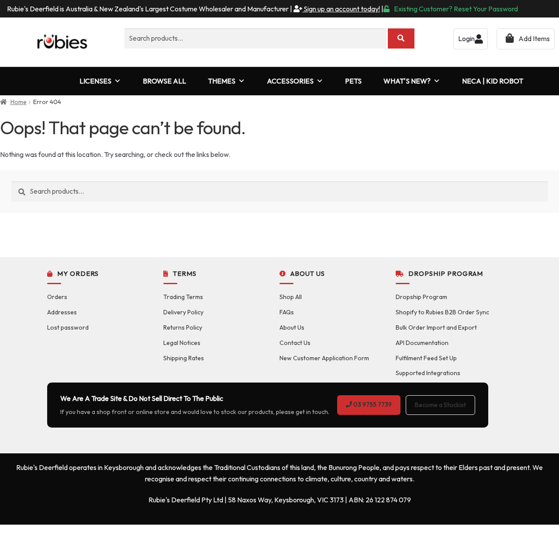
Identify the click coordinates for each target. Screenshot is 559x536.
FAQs (287, 312)
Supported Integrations (428, 373)
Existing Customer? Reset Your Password (456, 8)
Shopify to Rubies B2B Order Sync (442, 312)
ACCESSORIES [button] (290, 81)
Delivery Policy (183, 312)
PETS (353, 81)
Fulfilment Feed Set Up (426, 358)
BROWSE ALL (164, 81)
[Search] (401, 38)
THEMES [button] (221, 81)
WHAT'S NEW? (407, 81)
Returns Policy (182, 327)
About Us (292, 327)
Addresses (62, 312)
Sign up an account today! (341, 8)
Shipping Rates (183, 358)
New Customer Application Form (324, 358)
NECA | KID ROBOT (492, 81)
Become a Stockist (440, 405)
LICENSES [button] (95, 81)
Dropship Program (421, 297)
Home (18, 102)
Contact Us (295, 343)
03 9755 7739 (372, 404)
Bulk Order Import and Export (436, 327)
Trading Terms (183, 297)
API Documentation (422, 343)
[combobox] (255, 38)
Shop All (291, 297)
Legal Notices (181, 343)
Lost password (68, 327)
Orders (57, 297)
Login (466, 38)
